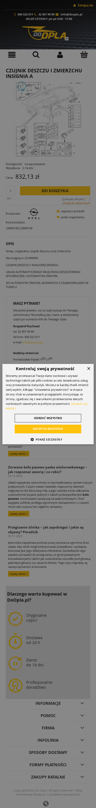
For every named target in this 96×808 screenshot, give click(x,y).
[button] (48, 439)
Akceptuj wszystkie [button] (48, 429)
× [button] (88, 368)
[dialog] (48, 404)
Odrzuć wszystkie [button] (48, 418)
